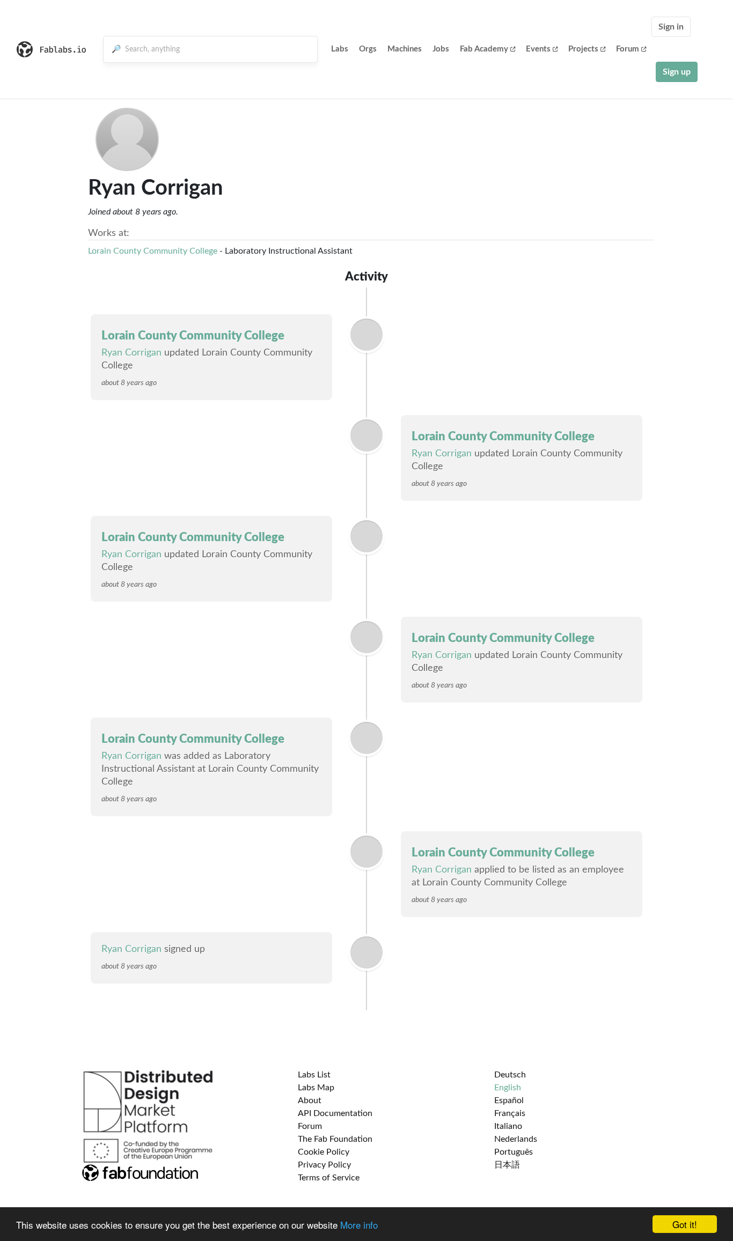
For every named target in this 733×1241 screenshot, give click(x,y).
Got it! (684, 1224)
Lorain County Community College (152, 251)
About (309, 1100)
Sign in (671, 27)
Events (538, 49)
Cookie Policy (323, 1152)
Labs (339, 49)
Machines (404, 49)
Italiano (508, 1126)
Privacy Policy (324, 1165)
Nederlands (515, 1139)
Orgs (368, 49)
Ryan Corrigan (131, 353)
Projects (583, 49)
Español (509, 1100)
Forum (627, 49)
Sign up (677, 72)
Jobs (441, 49)
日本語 (507, 1165)
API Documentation (335, 1113)
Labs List (314, 1074)
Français (509, 1113)
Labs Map (316, 1087)
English (507, 1087)
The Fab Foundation (335, 1139)
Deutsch (510, 1074)
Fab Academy (484, 49)
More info (359, 1224)
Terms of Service (329, 1177)
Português (513, 1152)
